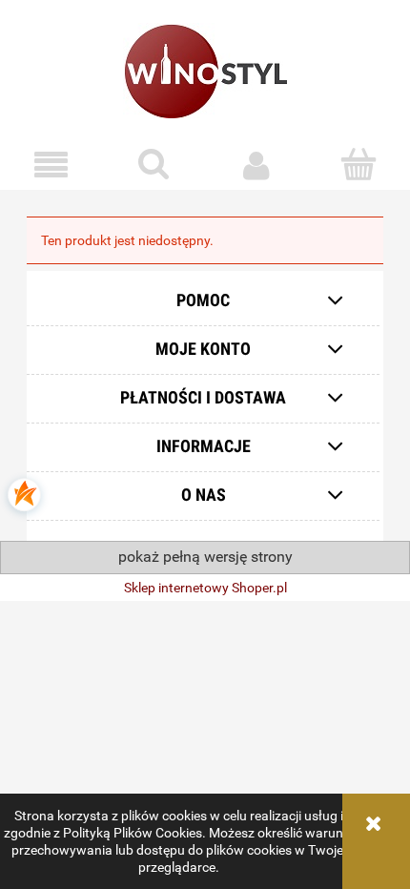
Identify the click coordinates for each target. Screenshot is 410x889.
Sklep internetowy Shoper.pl (205, 587)
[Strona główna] (205, 70)
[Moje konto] (256, 165)
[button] (51, 165)
